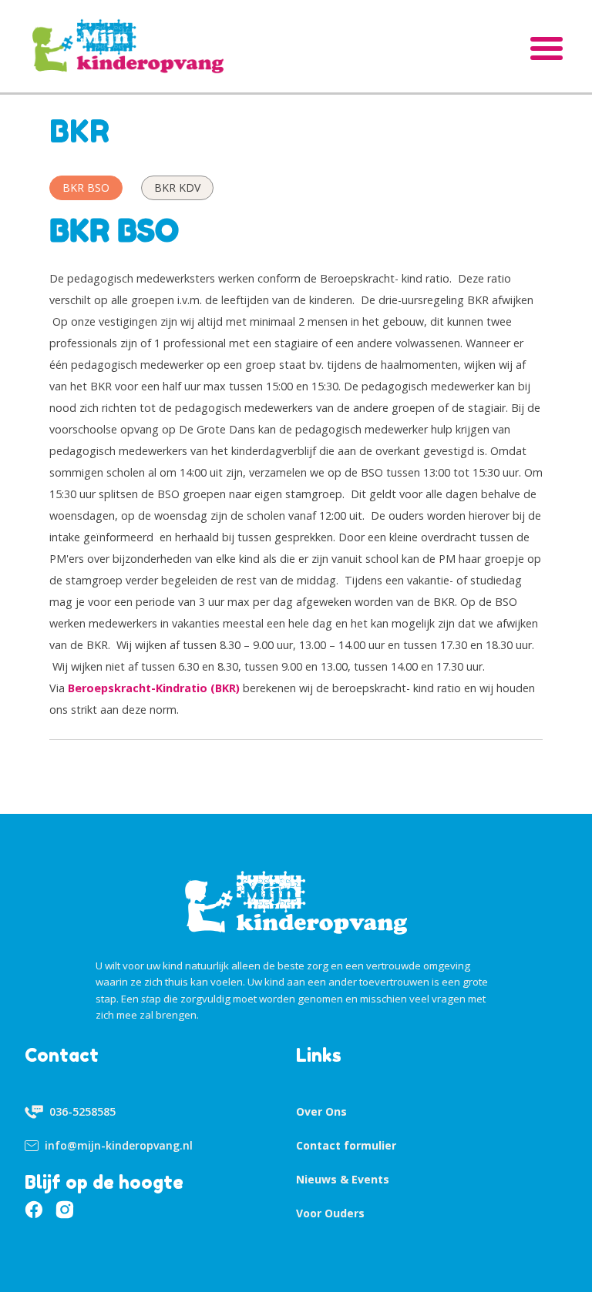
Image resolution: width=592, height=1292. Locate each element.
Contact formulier (346, 1145)
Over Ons (321, 1111)
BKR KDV (177, 187)
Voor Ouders (330, 1213)
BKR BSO (85, 187)
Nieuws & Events (342, 1179)
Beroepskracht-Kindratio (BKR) (154, 688)
